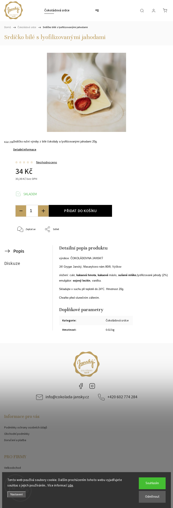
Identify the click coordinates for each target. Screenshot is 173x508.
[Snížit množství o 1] (21, 211)
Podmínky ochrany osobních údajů (25, 427)
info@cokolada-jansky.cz (67, 397)
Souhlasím (152, 483)
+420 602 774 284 (122, 397)
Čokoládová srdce (117, 320)
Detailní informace (24, 150)
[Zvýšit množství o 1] (43, 211)
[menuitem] (56, 10)
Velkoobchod (12, 468)
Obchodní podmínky (17, 434)
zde (70, 485)
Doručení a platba (15, 440)
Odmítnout (152, 496)
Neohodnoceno (46, 162)
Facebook (81, 386)
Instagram (92, 386)
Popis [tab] (18, 251)
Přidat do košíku (80, 211)
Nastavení (16, 494)
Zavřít (157, 243)
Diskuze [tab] (12, 263)
